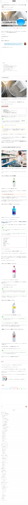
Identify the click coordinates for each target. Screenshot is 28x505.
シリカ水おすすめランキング (7, 219)
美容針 (3, 437)
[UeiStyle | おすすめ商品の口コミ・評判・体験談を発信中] (14, 1)
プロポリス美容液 (5, 418)
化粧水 (3, 440)
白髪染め (3, 476)
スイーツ (3, 485)
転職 (3, 497)
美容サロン (4, 468)
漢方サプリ (4, 465)
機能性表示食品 (4, 458)
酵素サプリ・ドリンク (5, 462)
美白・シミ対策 (4, 431)
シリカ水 (3, 461)
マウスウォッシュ (4, 479)
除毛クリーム (4, 453)
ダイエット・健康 (4, 455)
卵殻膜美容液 (4, 425)
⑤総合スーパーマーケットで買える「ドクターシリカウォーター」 (11, 70)
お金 (3, 494)
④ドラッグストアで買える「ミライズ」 (8, 69)
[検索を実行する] (26, 406)
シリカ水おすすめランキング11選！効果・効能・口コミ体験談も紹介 (16, 379)
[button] (3, 28)
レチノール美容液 (5, 422)
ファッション (4, 491)
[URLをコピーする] (25, 28)
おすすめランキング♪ (5, 482)
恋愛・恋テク (4, 488)
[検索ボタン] (27, 1)
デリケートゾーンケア (5, 443)
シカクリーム (4, 434)
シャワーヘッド (4, 500)
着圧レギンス (4, 449)
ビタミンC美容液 (5, 421)
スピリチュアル (4, 412)
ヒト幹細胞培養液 (5, 424)
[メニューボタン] (1, 1)
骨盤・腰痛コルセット (5, 446)
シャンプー (4, 473)
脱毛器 (4, 452)
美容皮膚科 (4, 470)
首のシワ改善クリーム (5, 415)
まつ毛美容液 (4, 428)
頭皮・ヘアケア (4, 471)
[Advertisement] (14, 55)
